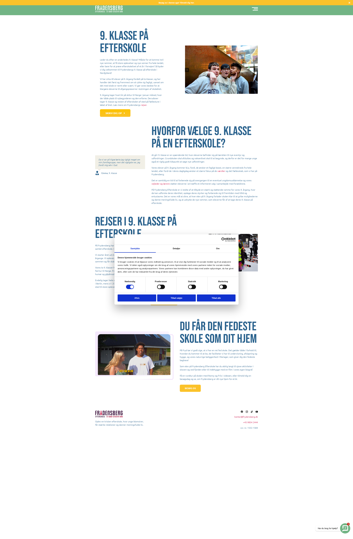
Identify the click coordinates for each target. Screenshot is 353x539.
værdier (221, 170)
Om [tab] (218, 248)
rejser (144, 104)
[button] (187, 70)
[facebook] (242, 412)
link (176, 3)
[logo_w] (109, 6)
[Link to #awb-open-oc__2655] (255, 9)
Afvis (136, 298)
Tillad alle (216, 298)
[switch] (161, 287)
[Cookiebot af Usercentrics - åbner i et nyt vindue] (223, 239)
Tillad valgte (176, 298)
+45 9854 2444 (250, 422)
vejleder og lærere (161, 183)
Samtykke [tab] (135, 248)
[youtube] (257, 412)
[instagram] (247, 412)
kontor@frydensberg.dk (246, 416)
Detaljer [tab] (176, 248)
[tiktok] (252, 412)
